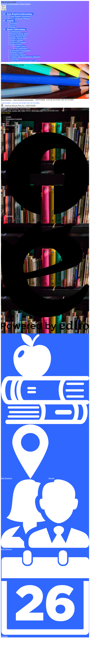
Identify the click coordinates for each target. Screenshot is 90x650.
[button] (19, 14)
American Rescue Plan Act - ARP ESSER (20, 106)
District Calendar (16, 40)
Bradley (13, 27)
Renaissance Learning (14, 119)
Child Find (14, 59)
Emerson (13, 23)
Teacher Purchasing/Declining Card (23, 61)
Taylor (12, 25)
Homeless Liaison (17, 52)
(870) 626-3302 (37, 111)
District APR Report (17, 42)
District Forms (15, 44)
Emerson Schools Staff (18, 34)
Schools (51, 478)
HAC (8, 121)
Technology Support (17, 55)
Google (8, 117)
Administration (15, 32)
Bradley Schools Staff (18, 38)
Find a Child (10, 125)
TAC (7, 123)
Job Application (21, 48)
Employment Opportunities (20, 50)
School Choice (20, 46)
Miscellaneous (6, 100)
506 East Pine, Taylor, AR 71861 (13, 111)
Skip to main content (8, 2)
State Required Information (20, 16)
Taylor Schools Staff (17, 36)
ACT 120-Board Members (20, 18)
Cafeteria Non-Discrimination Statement (25, 57)
